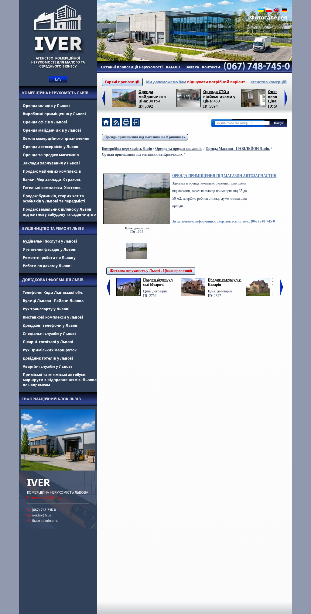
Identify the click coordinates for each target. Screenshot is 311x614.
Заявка (192, 67)
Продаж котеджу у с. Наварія (224, 282)
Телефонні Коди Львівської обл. (53, 292)
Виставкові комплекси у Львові (53, 317)
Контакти (211, 67)
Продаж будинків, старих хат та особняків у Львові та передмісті (54, 198)
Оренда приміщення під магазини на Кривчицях (144, 137)
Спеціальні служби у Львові (49, 333)
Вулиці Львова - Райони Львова (53, 300)
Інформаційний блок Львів (51, 399)
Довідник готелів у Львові (48, 358)
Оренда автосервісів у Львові (51, 146)
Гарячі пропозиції (122, 82)
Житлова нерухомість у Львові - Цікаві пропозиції (151, 271)
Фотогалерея (268, 17)
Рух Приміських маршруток (50, 350)
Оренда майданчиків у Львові (52, 130)
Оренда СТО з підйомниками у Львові (219, 93)
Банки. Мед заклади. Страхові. (52, 179)
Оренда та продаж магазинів (51, 154)
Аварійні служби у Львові (47, 366)
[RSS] (116, 123)
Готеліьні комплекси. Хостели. (52, 187)
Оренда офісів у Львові (45, 122)
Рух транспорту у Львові (46, 309)
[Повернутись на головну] (106, 123)
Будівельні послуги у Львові (50, 241)
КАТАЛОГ (174, 67)
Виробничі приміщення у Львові (54, 113)
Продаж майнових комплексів (52, 171)
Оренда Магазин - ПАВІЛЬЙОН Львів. (238, 149)
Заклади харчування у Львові (51, 163)
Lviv (58, 79)
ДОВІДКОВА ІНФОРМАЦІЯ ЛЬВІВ (53, 279)
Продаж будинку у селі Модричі (158, 282)
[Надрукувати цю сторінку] (126, 123)
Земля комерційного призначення (56, 138)
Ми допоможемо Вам (155, 82)
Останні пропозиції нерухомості (132, 67)
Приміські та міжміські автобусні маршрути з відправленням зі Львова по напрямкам (60, 380)
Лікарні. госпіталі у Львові (48, 341)
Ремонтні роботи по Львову (49, 257)
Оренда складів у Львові (46, 105)
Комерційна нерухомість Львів (55, 92)
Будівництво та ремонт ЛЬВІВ (53, 228)
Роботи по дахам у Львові (47, 265)
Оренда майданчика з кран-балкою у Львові (152, 93)
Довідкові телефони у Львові (51, 325)
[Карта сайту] (136, 123)
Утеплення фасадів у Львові (50, 249)
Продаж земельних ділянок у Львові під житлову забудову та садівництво (59, 212)
